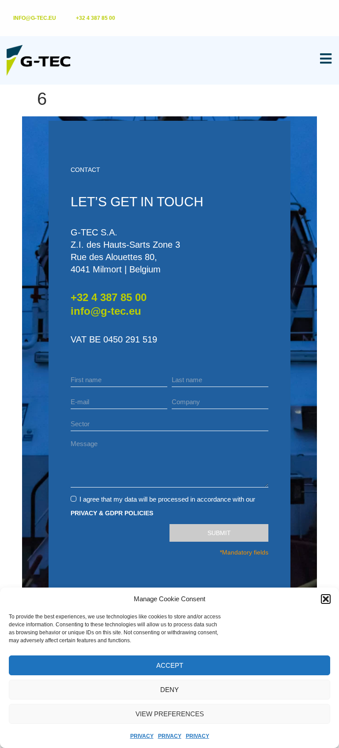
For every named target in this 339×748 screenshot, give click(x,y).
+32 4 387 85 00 (109, 297)
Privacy (142, 736)
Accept (169, 665)
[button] (325, 599)
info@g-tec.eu (106, 311)
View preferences (170, 714)
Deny (169, 689)
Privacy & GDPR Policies (112, 513)
